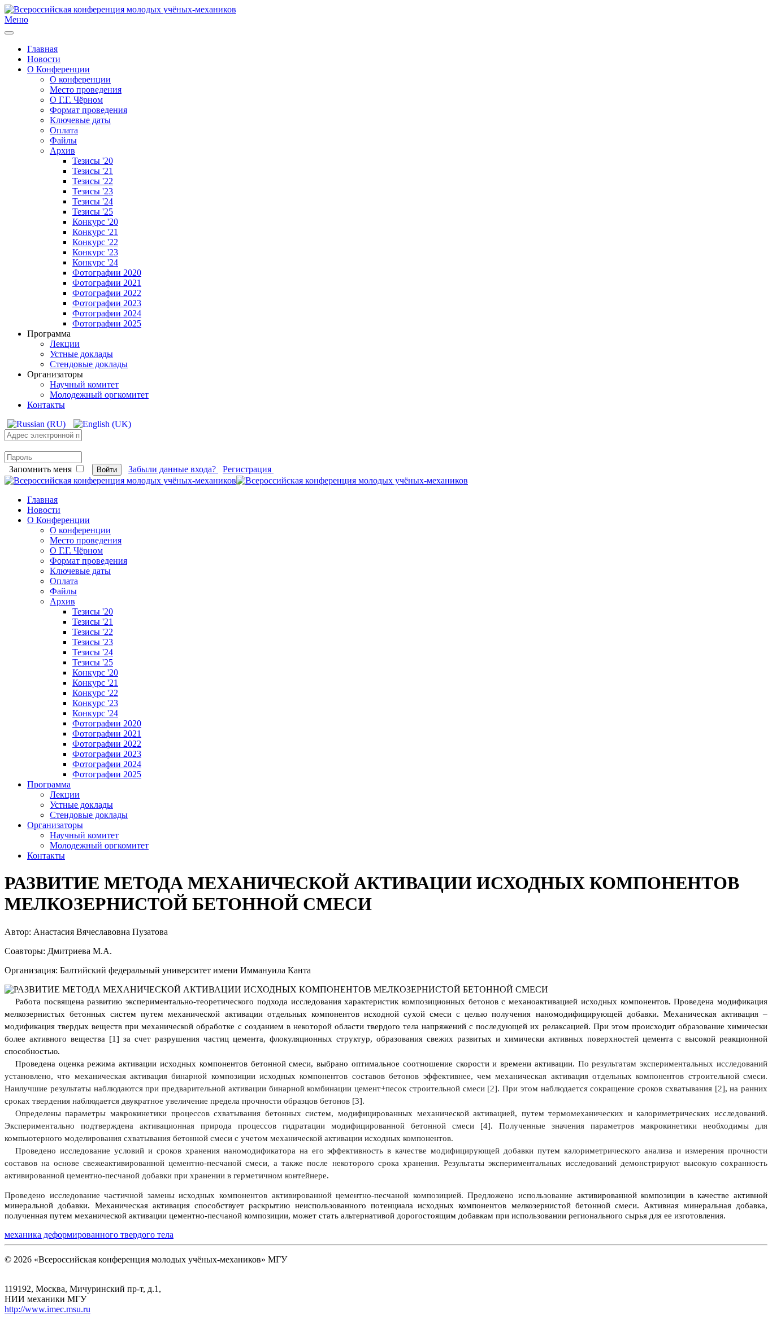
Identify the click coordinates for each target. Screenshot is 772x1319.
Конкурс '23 (95, 252)
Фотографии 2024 (106, 313)
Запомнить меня (40, 469)
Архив (62, 150)
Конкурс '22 (95, 242)
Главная (42, 49)
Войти (107, 469)
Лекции (65, 344)
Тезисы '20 (92, 161)
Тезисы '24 (92, 201)
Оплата (64, 130)
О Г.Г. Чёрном (76, 100)
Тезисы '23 (92, 191)
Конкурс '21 (95, 232)
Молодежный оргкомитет (99, 394)
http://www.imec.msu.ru (47, 1309)
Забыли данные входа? (173, 469)
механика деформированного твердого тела (89, 1234)
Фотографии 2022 (106, 293)
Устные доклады (81, 354)
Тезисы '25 (92, 211)
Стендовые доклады (89, 364)
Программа (49, 784)
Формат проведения (88, 110)
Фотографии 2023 (106, 303)
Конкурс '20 (95, 222)
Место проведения (86, 89)
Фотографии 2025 (106, 323)
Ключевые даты (80, 120)
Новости (43, 59)
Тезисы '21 (92, 171)
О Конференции (58, 69)
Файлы (63, 140)
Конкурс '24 (95, 262)
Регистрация (248, 469)
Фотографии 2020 (106, 272)
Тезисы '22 (92, 181)
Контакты (46, 405)
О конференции (80, 79)
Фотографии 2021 (106, 283)
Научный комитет (84, 384)
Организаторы (55, 825)
